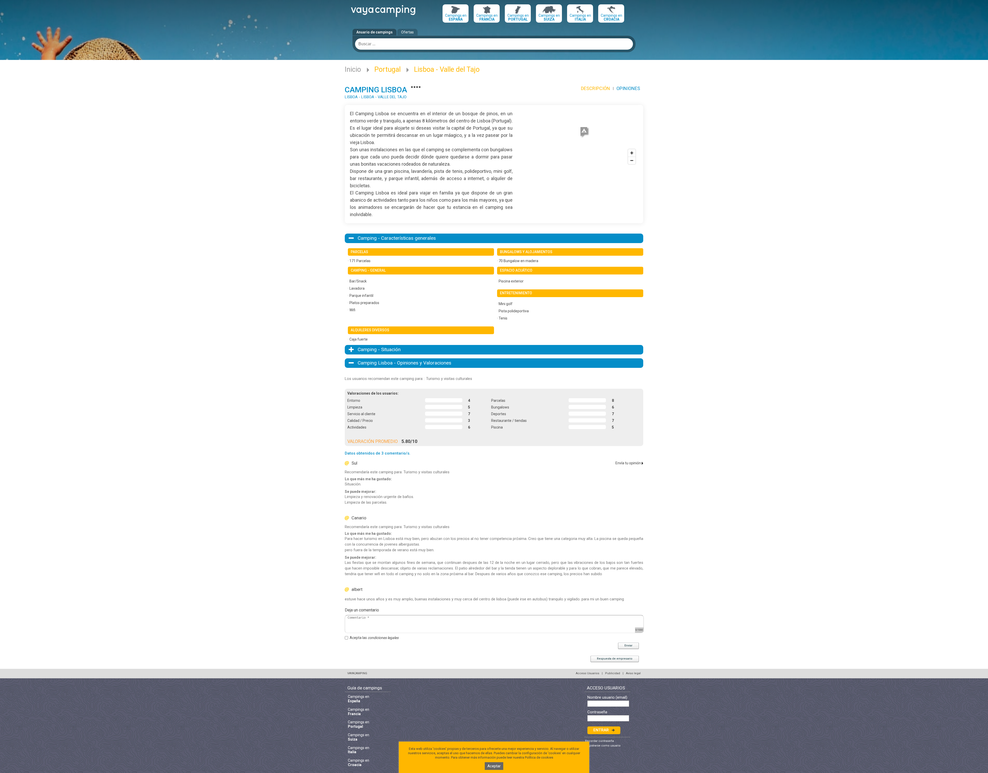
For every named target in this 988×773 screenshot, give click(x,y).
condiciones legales (383, 638)
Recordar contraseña (599, 741)
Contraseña (597, 712)
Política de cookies (539, 757)
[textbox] (494, 44)
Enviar (628, 645)
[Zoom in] (632, 153)
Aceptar (494, 766)
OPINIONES (628, 88)
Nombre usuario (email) (607, 697)
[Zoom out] (632, 160)
